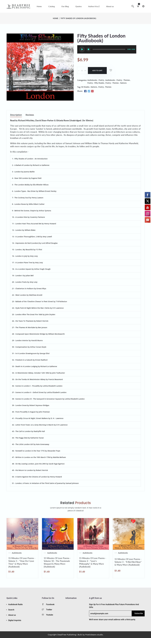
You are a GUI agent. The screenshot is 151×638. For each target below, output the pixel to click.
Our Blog (65, 6)
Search (11, 610)
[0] (138, 6)
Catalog (51, 6)
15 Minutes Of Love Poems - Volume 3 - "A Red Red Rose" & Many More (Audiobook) (128, 562)
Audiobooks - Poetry (95, 80)
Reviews (30, 115)
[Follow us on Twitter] (89, 91)
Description (16, 115)
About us (110, 6)
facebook (50, 604)
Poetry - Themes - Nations (116, 83)
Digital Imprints (14, 620)
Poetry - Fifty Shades (95, 83)
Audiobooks (17, 553)
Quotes (78, 6)
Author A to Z (94, 6)
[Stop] (88, 49)
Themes (108, 87)
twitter (49, 609)
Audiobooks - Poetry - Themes (117, 80)
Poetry (101, 87)
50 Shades (85, 87)
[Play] (82, 49)
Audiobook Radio (15, 604)
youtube (49, 615)
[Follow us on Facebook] (85, 91)
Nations (94, 87)
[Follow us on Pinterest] (92, 91)
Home (39, 6)
